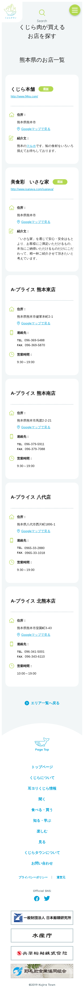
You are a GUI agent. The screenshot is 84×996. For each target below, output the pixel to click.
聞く (42, 799)
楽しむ (42, 831)
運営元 (61, 877)
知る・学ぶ (42, 820)
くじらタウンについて (42, 852)
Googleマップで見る (35, 129)
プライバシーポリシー (33, 877)
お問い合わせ (42, 863)
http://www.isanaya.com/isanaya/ (32, 189)
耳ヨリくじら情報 (42, 788)
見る (42, 842)
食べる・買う (42, 810)
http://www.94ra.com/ (24, 96)
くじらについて (42, 778)
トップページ (42, 767)
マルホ (31, 146)
